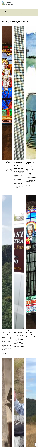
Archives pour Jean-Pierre (29, 11)
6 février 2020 (16, 189)
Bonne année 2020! (30, 163)
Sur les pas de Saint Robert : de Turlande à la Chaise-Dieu (30, 333)
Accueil (21, 11)
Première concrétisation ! (19, 332)
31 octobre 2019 (4, 353)
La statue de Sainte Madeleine (18, 164)
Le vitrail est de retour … (7, 163)
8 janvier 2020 (28, 185)
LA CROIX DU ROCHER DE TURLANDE (6, 333)
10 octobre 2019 (16, 350)
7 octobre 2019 (28, 339)
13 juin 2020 (4, 173)
